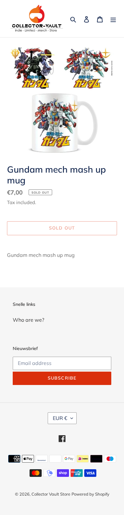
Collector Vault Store (50, 494)
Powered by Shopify (90, 494)
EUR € (60, 418)
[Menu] (113, 19)
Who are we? (28, 320)
